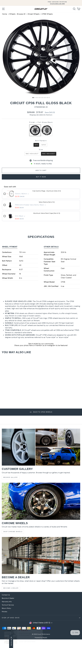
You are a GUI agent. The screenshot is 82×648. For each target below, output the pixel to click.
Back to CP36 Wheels (42, 412)
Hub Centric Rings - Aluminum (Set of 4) (46, 191)
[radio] (35, 130)
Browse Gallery (10, 477)
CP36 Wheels (47, 14)
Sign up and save (11, 618)
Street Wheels (33, 14)
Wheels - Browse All (17, 14)
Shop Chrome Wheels (12, 532)
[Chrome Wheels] (41, 501)
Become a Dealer (10, 588)
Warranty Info (7, 602)
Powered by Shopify (41, 638)
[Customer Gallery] (41, 447)
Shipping (33, 115)
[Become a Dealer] (41, 555)
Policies (4, 612)
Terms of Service (8, 605)
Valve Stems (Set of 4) (47, 202)
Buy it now (41, 177)
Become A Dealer (8, 598)
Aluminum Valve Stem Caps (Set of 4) (46, 213)
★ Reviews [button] (11, 641)
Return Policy (6, 608)
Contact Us (6, 595)
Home (4, 14)
